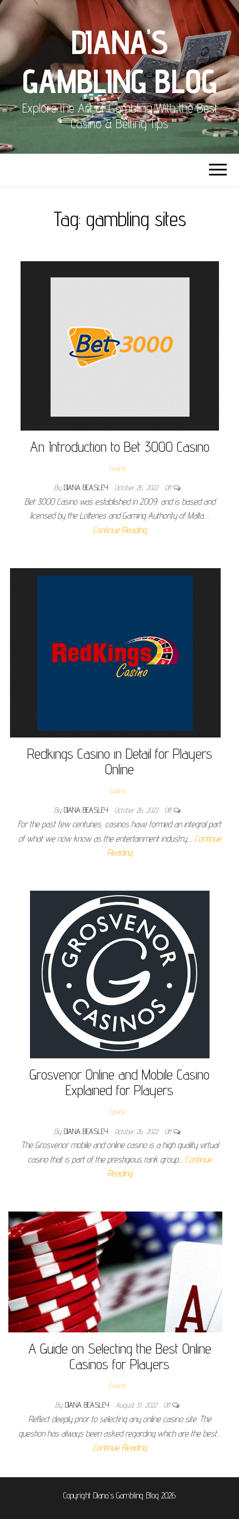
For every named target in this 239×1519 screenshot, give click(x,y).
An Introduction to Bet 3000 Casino (120, 446)
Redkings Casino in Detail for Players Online (119, 761)
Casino (117, 467)
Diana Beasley (87, 487)
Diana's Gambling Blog (119, 61)
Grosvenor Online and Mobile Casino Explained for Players (119, 1082)
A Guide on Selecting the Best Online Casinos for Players (119, 1356)
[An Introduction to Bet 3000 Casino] (120, 345)
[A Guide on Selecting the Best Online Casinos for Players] (115, 1271)
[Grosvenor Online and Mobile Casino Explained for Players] (120, 973)
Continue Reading (120, 530)
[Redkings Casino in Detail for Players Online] (115, 652)
